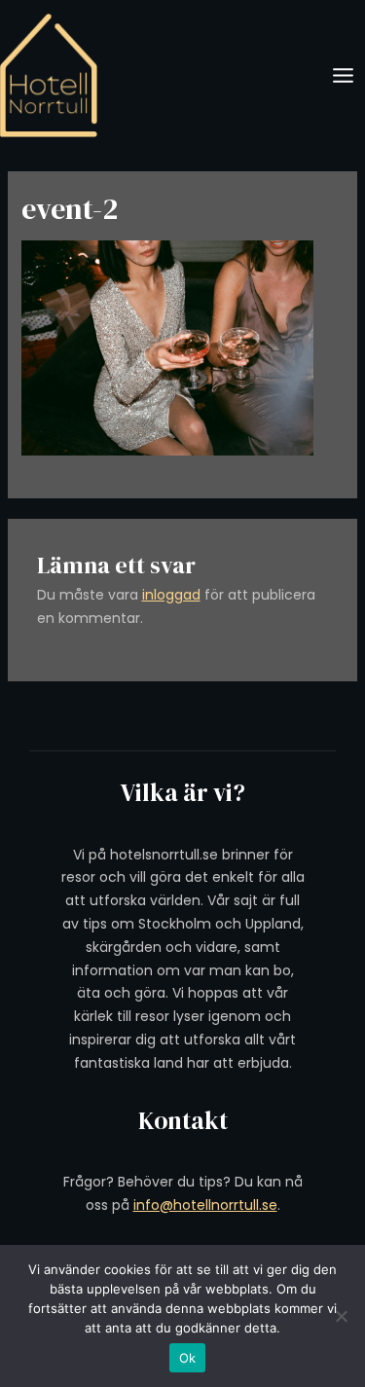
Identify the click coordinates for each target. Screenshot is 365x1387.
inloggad (171, 594)
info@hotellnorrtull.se (205, 1205)
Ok (188, 1358)
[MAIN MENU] (342, 76)
